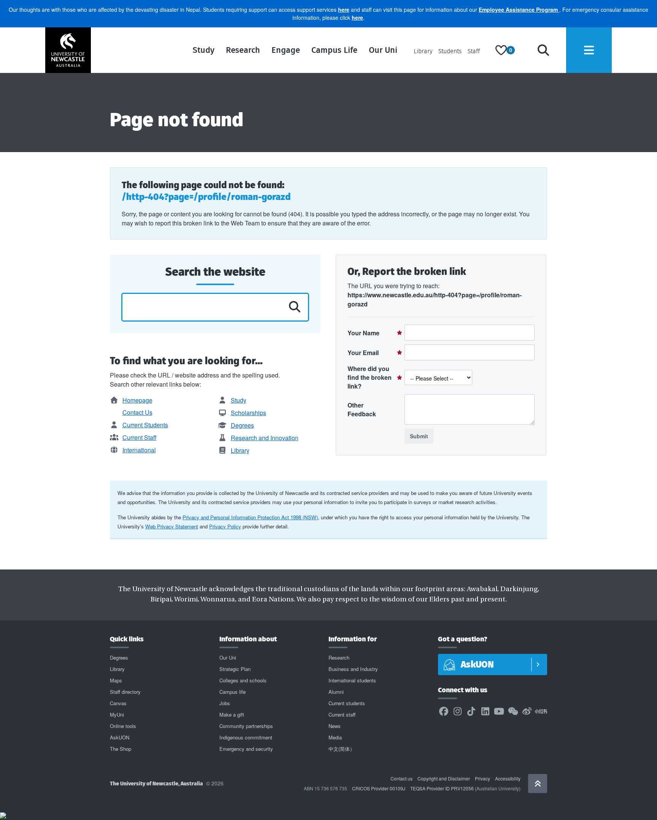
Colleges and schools (243, 680)
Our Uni (383, 50)
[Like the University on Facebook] (443, 712)
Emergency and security (246, 748)
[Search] (543, 50)
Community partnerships (246, 726)
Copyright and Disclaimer (443, 778)
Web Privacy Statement (171, 526)
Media (335, 737)
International (139, 450)
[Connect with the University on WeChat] (513, 712)
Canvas (118, 703)
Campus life (232, 691)
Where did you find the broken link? (370, 377)
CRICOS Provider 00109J (378, 788)
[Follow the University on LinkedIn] (485, 712)
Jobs (224, 703)
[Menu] (589, 50)
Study (203, 50)
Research (243, 50)
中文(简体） (341, 748)
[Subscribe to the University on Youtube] (499, 712)
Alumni (336, 691)
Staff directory (125, 691)
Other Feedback (362, 409)
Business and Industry (353, 668)
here (343, 9)
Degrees (242, 425)
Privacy (482, 778)
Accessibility (508, 778)
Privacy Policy (225, 526)
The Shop (120, 748)
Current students (346, 703)
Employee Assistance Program (519, 9)
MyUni (117, 714)
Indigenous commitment (245, 737)
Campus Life (334, 50)
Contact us (401, 778)
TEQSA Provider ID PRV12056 (442, 788)
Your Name (363, 332)
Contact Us (137, 412)
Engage (285, 50)
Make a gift (231, 714)
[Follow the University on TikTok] (471, 712)
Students (450, 51)
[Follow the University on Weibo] (527, 712)
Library (423, 51)
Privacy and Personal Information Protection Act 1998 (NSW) (250, 517)
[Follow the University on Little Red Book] (541, 712)
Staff (474, 51)
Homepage (137, 400)
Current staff (341, 714)
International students (352, 680)
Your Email (363, 352)
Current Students (145, 424)
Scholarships (248, 412)
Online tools (123, 726)
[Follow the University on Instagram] (457, 712)
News (334, 726)
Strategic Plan (235, 668)
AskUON (119, 737)
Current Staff (139, 437)
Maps (116, 680)
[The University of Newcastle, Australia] (68, 50)
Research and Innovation (264, 437)
